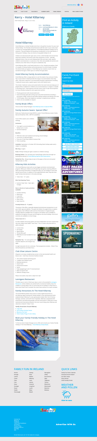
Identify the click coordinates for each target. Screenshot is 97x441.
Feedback (16, 422)
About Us (16, 420)
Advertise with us (71, 4)
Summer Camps (45, 11)
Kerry (30, 374)
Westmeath (47, 386)
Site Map (16, 428)
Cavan (15, 378)
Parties (67, 11)
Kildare (31, 376)
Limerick (31, 384)
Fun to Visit (24, 11)
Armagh (16, 374)
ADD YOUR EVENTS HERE (72, 146)
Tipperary (46, 380)
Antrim (16, 372)
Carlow (16, 376)
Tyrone (46, 382)
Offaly (46, 374)
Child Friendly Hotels (19, 20)
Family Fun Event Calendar (68, 372)
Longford (31, 386)
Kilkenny (31, 378)
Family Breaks (57, 11)
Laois (30, 380)
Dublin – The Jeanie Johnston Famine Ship (72, 108)
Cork (15, 382)
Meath (31, 392)
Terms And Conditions (20, 423)
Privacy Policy (17, 426)
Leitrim (31, 382)
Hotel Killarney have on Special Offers (43, 106)
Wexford (46, 388)
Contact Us (17, 419)
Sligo (45, 378)
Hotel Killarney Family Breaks (40, 324)
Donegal (16, 386)
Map (52, 34)
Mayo (30, 390)
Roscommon (47, 376)
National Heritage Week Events (72, 112)
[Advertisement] (72, 285)
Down (15, 388)
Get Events (67, 94)
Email (47, 34)
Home (15, 11)
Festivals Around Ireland (67, 374)
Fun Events (34, 11)
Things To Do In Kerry (30, 20)
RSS (15, 430)
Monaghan (47, 372)
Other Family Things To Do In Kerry (26, 314)
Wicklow (46, 390)
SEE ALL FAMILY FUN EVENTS (72, 144)
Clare (15, 380)
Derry (15, 384)
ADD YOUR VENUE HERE (72, 149)
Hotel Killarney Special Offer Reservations (39, 156)
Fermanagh (17, 392)
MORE (77, 103)
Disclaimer (17, 424)
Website (41, 34)
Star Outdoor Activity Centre (24, 310)
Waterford (47, 384)
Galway (31, 372)
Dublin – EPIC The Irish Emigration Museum (70, 102)
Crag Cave (19, 308)
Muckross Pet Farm (22, 312)
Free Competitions (78, 11)
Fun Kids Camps (65, 376)
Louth (31, 388)
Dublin (16, 390)
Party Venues (64, 378)
